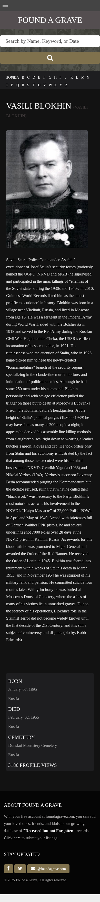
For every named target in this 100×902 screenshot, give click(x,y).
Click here (12, 838)
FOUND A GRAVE (50, 20)
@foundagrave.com (50, 869)
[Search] (50, 58)
